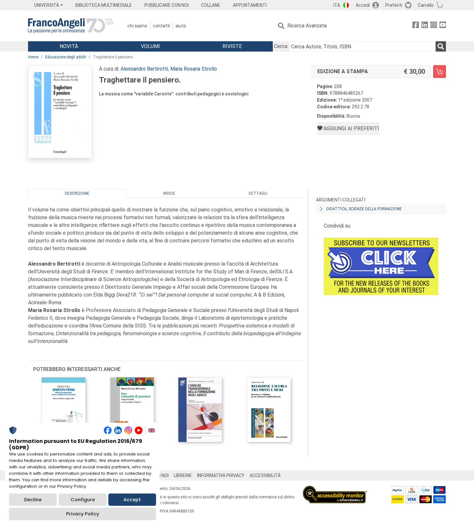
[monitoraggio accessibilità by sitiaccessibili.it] (335, 489)
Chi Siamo (137, 25)
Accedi (363, 5)
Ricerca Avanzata (307, 26)
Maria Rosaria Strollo (193, 69)
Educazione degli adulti (65, 57)
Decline (33, 499)
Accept (132, 499)
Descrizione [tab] (77, 193)
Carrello (426, 5)
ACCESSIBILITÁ (265, 475)
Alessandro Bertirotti (144, 69)
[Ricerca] (441, 46)
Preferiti (393, 5)
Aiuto (180, 25)
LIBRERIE (183, 475)
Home (33, 57)
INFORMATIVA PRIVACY (220, 475)
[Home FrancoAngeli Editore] (71, 25)
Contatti (161, 25)
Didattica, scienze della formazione (364, 209)
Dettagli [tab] (258, 193)
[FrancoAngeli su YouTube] (442, 26)
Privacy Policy (82, 514)
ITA (336, 5)
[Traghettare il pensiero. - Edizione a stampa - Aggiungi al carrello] (439, 71)
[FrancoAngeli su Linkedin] (424, 26)
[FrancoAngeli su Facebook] (415, 26)
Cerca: (281, 46)
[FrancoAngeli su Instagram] (433, 26)
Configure (83, 499)
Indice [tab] (169, 193)
